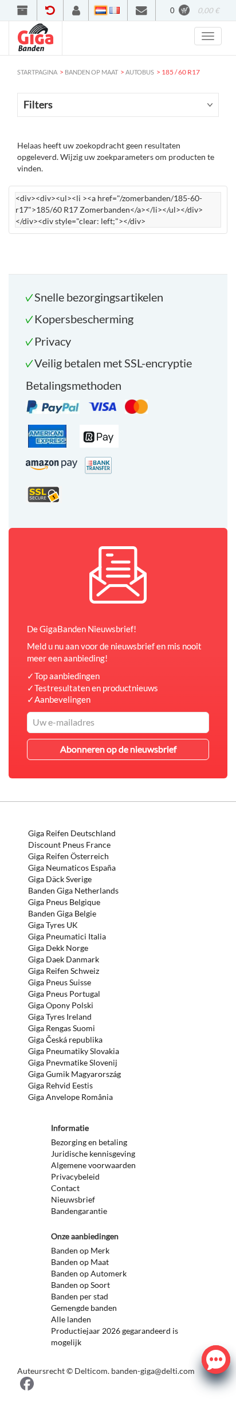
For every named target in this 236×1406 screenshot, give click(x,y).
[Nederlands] (101, 10)
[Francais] (114, 10)
